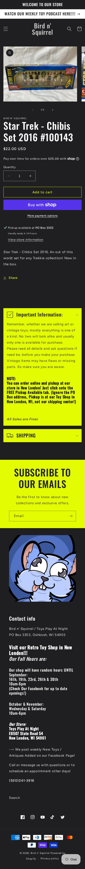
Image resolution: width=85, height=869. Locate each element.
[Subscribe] (71, 516)
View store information (25, 240)
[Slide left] (33, 110)
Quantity (9, 167)
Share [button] (13, 278)
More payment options (42, 215)
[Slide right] (53, 110)
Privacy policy (50, 858)
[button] (6, 29)
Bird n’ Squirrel (41, 853)
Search (14, 798)
